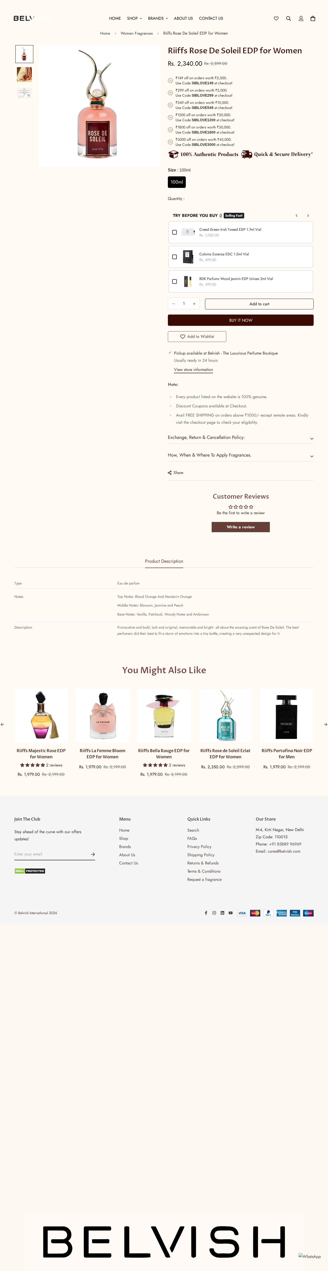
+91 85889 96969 (285, 844)
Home (115, 18)
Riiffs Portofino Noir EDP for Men (287, 754)
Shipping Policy (200, 855)
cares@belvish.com (284, 851)
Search (193, 830)
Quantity (175, 198)
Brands (156, 18)
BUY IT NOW (240, 320)
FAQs (192, 838)
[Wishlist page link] (276, 18)
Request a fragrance (204, 879)
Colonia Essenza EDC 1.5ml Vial (224, 254)
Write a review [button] (241, 527)
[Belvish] (31, 18)
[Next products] (308, 215)
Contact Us (211, 18)
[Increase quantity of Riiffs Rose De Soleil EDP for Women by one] (194, 304)
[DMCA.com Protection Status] (54, 871)
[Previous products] (296, 215)
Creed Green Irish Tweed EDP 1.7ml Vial (230, 229)
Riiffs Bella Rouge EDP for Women (164, 754)
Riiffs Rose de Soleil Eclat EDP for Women (225, 754)
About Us (183, 18)
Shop (132, 18)
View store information (193, 369)
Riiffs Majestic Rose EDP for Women (41, 754)
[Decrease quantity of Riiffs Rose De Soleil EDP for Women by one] (173, 304)
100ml (177, 182)
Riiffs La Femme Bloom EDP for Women (102, 754)
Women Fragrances (137, 33)
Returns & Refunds (203, 863)
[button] (33, 765)
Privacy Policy (199, 847)
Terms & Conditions (203, 871)
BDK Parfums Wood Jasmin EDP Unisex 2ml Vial (236, 278)
